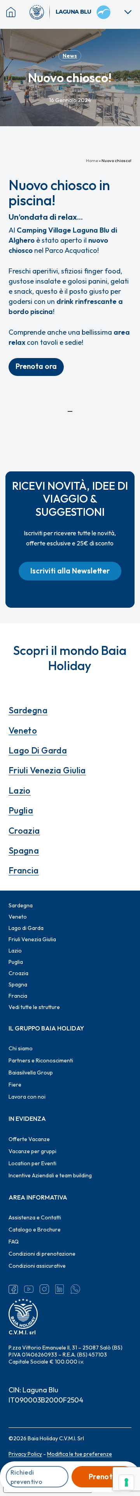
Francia (24, 870)
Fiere (15, 1084)
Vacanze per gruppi (32, 1151)
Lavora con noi (27, 1096)
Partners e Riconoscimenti (41, 1060)
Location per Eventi (32, 1163)
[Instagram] (44, 1289)
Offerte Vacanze (29, 1139)
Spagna (24, 850)
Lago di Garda (38, 750)
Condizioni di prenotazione (42, 1253)
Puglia (21, 810)
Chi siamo (21, 1048)
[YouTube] (28, 1289)
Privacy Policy (25, 1453)
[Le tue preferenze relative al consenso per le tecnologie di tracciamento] (126, 1482)
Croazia (24, 830)
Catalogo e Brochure (35, 1229)
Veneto (23, 730)
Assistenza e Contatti (35, 1217)
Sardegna (28, 710)
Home (92, 160)
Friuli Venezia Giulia (47, 770)
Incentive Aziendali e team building (50, 1175)
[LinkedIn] (60, 1289)
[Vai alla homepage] (40, 12)
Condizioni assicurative (37, 1265)
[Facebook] (13, 1289)
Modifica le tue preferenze (79, 1453)
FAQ (14, 1241)
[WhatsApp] (75, 1289)
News (70, 55)
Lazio (20, 790)
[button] (36, 367)
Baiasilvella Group (31, 1072)
